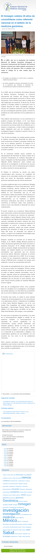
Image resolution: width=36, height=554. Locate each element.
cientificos (6, 481)
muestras (25, 524)
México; (20, 521)
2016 (5, 448)
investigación (16, 510)
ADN (11, 474)
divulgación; (19, 486)
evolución (29, 492)
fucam (10, 495)
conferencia (6, 483)
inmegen (15, 504)
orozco (24, 527)
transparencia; (14, 536)
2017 (5, 450)
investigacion (20, 507)
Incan (10, 504)
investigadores (25, 514)
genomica (6, 498)
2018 (5, 452)
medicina (9, 517)
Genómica (10, 500)
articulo (28, 475)
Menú (4, 444)
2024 (5, 462)
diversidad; (6, 486)
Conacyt (27, 480)
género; (18, 495)
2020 (5, 455)
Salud (8, 532)
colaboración (21, 480)
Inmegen (24, 504)
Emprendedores (7, 489)
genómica (12, 497)
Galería (14, 495)
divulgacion (12, 486)
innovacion (6, 507)
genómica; (20, 498)
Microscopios (18, 524)
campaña (5, 478)
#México (21, 517)
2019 (13, 29)
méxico (17, 517)
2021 (5, 457)
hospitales (5, 504)
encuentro (15, 489)
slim (29, 533)
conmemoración (13, 483)
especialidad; (6, 492)
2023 (5, 460)
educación (25, 486)
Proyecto (15, 530)
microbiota (12, 524)
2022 (5, 459)
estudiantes (14, 492)
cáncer (10, 478)
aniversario (19, 475)
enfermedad (28, 489)
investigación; (12, 514)
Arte (25, 474)
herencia (20, 501)
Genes (23, 495)
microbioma (25, 521)
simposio (25, 533)
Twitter (20, 536)
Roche (24, 530)
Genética (28, 495)
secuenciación (18, 533)
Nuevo (20, 527)
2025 (5, 464)
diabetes (20, 483)
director (25, 483)
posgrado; (28, 527)
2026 (5, 465)
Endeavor (22, 489)
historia (25, 501)
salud (28, 530)
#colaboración (14, 480)
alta (14, 474)
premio (4, 530)
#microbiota (6, 524)
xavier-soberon (26, 536)
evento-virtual (23, 492)
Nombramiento (14, 527)
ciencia (26, 477)
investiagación (13, 507)
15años (5, 474)
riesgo (20, 530)
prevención (10, 530)
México (10, 520)
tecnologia (6, 536)
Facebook (5, 495)
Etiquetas (5, 470)
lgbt (30, 514)
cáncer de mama (16, 478)
